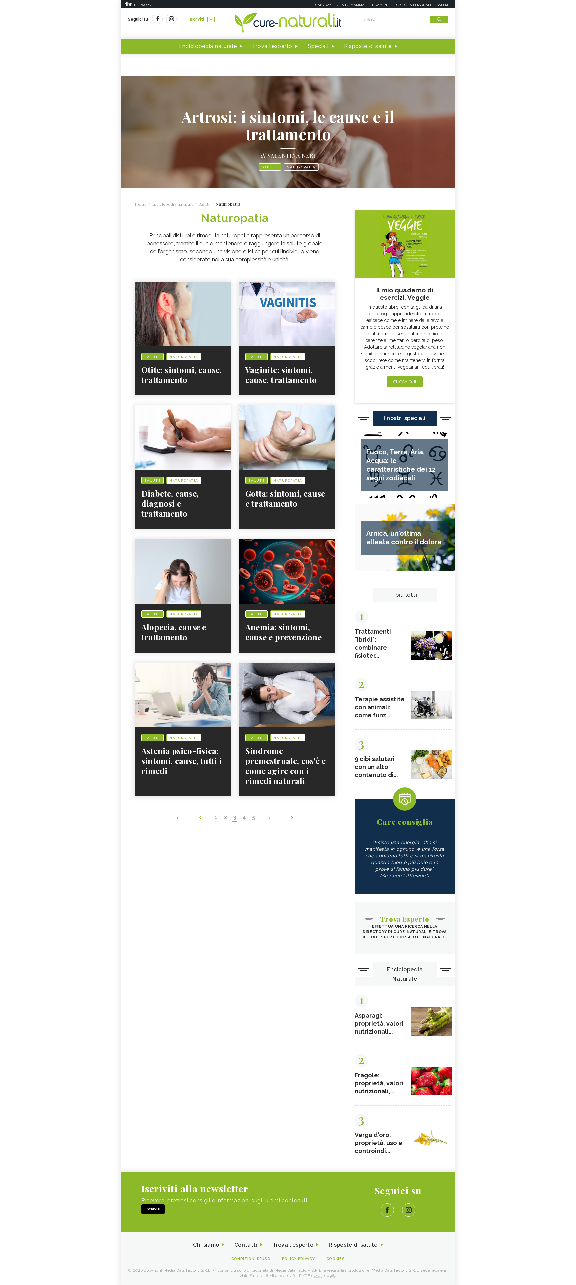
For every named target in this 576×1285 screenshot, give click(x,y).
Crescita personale (414, 5)
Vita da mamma (350, 5)
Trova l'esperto (272, 46)
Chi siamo (206, 1245)
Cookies (335, 1259)
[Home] (288, 23)
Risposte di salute (368, 46)
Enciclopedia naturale (208, 46)
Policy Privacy (298, 1259)
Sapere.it (445, 5)
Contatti (245, 1245)
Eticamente (380, 5)
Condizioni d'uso (251, 1259)
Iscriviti (197, 19)
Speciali (318, 46)
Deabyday (322, 5)
